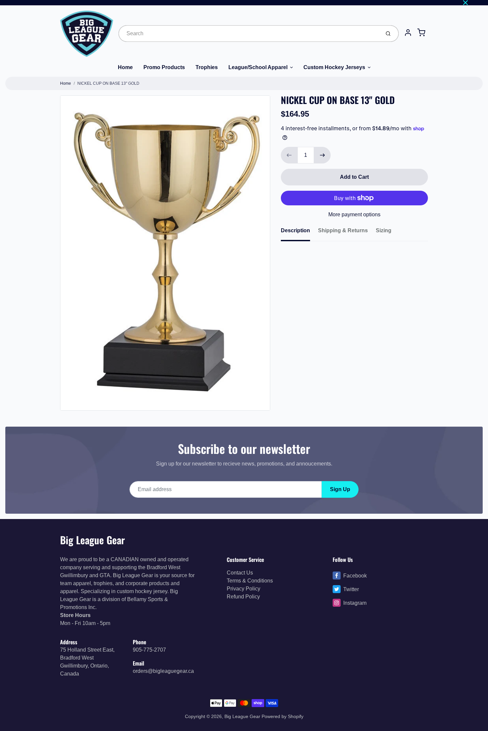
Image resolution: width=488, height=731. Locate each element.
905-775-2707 (149, 650)
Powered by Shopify (282, 716)
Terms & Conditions (250, 580)
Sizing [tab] (383, 230)
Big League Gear (92, 539)
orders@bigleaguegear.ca (163, 671)
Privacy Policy (243, 588)
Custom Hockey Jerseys (334, 67)
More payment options (354, 214)
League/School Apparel (257, 67)
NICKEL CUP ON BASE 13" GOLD (108, 83)
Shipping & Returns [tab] (343, 230)
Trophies (207, 67)
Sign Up (340, 489)
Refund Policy (243, 596)
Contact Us (240, 572)
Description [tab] (295, 230)
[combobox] (249, 33)
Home (125, 67)
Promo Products (164, 67)
